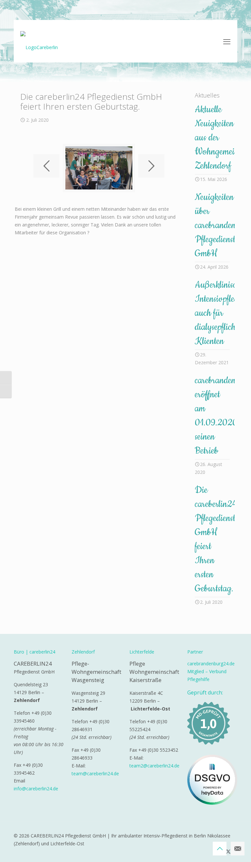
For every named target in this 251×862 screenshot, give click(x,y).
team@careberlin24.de (95, 773)
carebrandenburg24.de (211, 663)
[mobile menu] (226, 41)
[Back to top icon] (219, 848)
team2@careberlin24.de (154, 766)
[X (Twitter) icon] (228, 851)
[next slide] (151, 166)
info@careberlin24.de (36, 788)
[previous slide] (46, 166)
